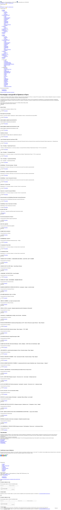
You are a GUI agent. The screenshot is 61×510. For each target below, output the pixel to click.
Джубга (5, 20)
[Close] (1, 480)
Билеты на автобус (5, 29)
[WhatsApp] (5, 455)
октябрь (21, 102)
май (10, 102)
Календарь (6, 31)
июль (14, 102)
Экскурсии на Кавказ (7, 63)
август (16, 102)
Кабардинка (6, 21)
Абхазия (3, 26)
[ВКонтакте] (1, 455)
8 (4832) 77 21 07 (7, 474)
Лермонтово (6, 22)
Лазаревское (6, 79)
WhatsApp (4, 89)
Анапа (5, 16)
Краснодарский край (5, 15)
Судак (5, 13)
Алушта (5, 11)
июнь (12, 102)
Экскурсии (4, 30)
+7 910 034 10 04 (5, 475)
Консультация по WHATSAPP (2, 443)
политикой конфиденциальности (44, 493)
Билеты (5, 74)
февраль (4, 102)
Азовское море (6, 18)
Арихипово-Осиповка (7, 86)
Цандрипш (6, 83)
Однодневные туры (7, 62)
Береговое (5, 12)
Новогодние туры (7, 72)
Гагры (5, 66)
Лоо (4, 23)
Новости (3, 33)
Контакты (3, 32)
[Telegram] (6, 455)
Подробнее (6, 110)
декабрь (26, 102)
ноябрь (24, 102)
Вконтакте (5, 90)
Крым (3, 10)
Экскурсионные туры (7, 69)
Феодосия (5, 14)
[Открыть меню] (0, 5)
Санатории (4, 53)
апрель (8, 102)
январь (1, 102)
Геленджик (6, 19)
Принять (56, 508)
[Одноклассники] (2, 455)
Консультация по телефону (2, 440)
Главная (3, 34)
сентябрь (18, 102)
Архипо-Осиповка (7, 17)
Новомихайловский (7, 24)
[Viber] (3, 455)
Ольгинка (5, 25)
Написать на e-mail (3, 441)
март (6, 102)
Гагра (5, 27)
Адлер (5, 40)
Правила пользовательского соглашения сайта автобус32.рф (10, 479)
